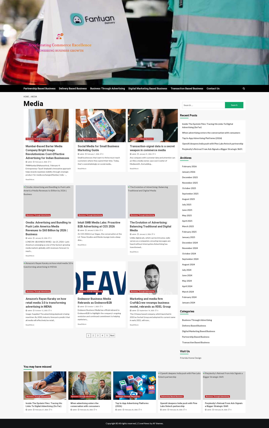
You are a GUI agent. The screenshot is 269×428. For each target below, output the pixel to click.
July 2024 (186, 270)
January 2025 (188, 237)
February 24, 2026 (176, 410)
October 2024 (189, 253)
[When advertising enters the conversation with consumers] (89, 385)
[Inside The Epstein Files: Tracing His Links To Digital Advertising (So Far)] (45, 385)
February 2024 (189, 297)
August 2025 (188, 199)
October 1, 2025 (93, 307)
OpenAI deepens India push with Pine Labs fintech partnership (212, 143)
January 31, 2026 (145, 154)
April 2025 (187, 221)
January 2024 (188, 302)
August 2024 (188, 264)
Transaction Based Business (187, 88)
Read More (30, 179)
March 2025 (188, 226)
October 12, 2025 (41, 311)
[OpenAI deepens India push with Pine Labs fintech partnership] (179, 385)
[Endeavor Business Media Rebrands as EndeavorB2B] (101, 278)
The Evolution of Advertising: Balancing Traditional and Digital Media (150, 226)
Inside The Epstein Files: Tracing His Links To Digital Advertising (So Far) (207, 126)
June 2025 (187, 210)
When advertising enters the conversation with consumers (211, 132)
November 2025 (190, 182)
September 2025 (190, 193)
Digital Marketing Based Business (147, 88)
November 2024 (190, 248)
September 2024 (190, 259)
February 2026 (189, 166)
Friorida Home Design (190, 357)
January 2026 (188, 172)
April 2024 (187, 286)
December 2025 (190, 177)
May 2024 (187, 281)
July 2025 (186, 204)
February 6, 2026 (41, 162)
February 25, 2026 (131, 410)
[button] (244, 88)
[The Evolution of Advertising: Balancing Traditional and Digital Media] (153, 201)
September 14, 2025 (146, 311)
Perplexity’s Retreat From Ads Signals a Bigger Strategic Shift (212, 149)
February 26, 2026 (86, 410)
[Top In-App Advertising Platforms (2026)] (134, 385)
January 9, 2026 (93, 230)
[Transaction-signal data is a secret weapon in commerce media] (153, 125)
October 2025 (189, 188)
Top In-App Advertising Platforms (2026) (202, 138)
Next (112, 335)
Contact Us (213, 88)
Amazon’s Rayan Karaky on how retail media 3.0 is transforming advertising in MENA (46, 302)
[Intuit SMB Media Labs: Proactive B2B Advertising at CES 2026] (101, 201)
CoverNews (143, 423)
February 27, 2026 (41, 410)
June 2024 (187, 275)
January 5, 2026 (145, 234)
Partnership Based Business (39, 88)
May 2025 (187, 215)
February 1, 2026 (93, 154)
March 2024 (188, 291)
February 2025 (189, 231)
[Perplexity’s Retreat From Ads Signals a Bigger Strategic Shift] (224, 385)
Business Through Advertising (107, 88)
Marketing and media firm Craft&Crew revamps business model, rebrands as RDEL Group (150, 302)
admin (30, 162)
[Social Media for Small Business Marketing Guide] (101, 125)
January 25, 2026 (41, 238)
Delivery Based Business (73, 88)
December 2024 (190, 242)
